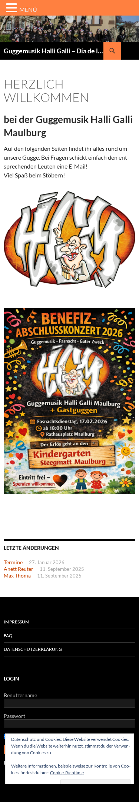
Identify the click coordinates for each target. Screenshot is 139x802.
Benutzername (20, 695)
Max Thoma (17, 575)
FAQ (8, 635)
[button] (12, 8)
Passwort (14, 716)
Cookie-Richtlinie (67, 772)
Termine (13, 562)
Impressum (16, 622)
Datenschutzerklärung (33, 649)
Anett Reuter (18, 569)
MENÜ (28, 9)
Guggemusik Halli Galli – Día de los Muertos (53, 51)
